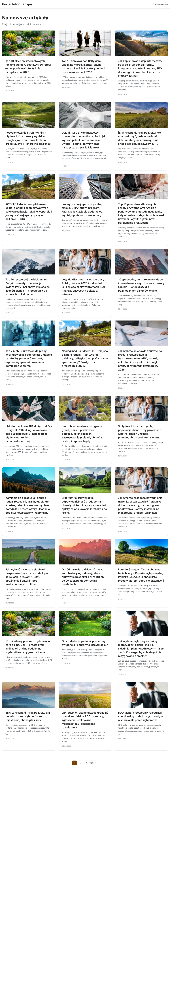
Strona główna (160, 4)
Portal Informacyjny (17, 4)
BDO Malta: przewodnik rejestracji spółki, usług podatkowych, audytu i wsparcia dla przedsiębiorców (141, 716)
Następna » (91, 763)
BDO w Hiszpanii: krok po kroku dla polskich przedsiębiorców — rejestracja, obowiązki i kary (27, 716)
